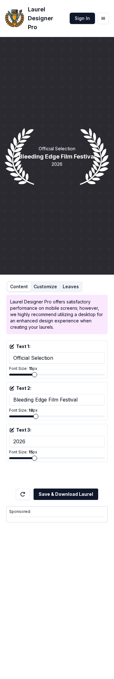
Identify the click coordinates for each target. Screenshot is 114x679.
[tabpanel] (57, 392)
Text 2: (23, 388)
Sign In (82, 18)
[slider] (34, 374)
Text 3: (23, 430)
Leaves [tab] (71, 286)
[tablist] (44, 286)
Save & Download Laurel (66, 494)
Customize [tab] (45, 286)
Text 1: (23, 346)
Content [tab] (19, 286)
